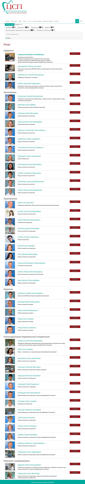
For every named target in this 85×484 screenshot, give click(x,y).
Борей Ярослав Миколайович (29, 220)
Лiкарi (19, 21)
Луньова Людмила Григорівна (29, 409)
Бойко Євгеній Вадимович (28, 310)
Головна (7, 21)
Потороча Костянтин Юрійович (30, 147)
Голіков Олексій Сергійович (28, 237)
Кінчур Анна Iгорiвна (26, 319)
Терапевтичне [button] (36, 27)
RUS (81, 21)
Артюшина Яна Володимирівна (30, 340)
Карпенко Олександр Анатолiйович (31, 130)
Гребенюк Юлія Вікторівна (28, 113)
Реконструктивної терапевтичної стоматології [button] (19, 30)
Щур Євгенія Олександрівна (28, 280)
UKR (77, 21)
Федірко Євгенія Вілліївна (27, 434)
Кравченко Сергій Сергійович (29, 139)
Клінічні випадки (37, 21)
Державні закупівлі (48, 21)
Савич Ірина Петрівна (26, 417)
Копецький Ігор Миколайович (29, 392)
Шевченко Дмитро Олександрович (31, 443)
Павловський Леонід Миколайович (31, 74)
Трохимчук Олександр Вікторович (31, 181)
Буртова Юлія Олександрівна (29, 465)
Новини (25, 21)
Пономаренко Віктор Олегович (29, 66)
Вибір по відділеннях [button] (12, 34)
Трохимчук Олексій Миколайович (30, 96)
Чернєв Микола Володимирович (30, 190)
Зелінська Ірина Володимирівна (30, 121)
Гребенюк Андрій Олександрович (30, 293)
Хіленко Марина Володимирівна (30, 271)
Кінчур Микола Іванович (27, 327)
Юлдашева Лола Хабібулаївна (29, 452)
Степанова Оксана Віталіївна (29, 164)
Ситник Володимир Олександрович (31, 263)
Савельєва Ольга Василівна (28, 473)
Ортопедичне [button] (22, 27)
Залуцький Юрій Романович (28, 384)
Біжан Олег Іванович (26, 202)
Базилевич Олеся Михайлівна (29, 358)
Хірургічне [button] (48, 27)
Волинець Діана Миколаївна (28, 228)
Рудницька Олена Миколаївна (29, 156)
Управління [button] (9, 27)
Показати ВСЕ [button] (9, 24)
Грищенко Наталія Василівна (29, 367)
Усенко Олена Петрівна (27, 426)
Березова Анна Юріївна (27, 104)
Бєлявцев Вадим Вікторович (29, 301)
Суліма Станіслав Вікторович (29, 173)
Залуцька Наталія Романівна (29, 375)
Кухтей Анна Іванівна (26, 245)
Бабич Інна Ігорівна (25, 349)
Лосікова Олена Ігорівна (27, 401)
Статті (29, 21)
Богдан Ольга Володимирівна (29, 211)
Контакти (56, 21)
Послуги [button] (13, 21)
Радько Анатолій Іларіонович (29, 83)
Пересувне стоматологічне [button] (45, 30)
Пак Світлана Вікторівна (27, 254)
